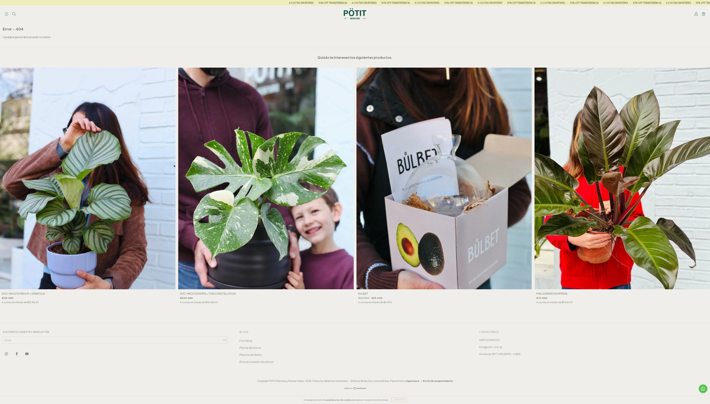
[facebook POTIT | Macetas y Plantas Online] (17, 353)
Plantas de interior (250, 347)
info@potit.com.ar (490, 347)
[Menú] (6, 14)
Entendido (399, 400)
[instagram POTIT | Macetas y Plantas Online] (6, 353)
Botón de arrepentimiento (438, 381)
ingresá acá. (413, 381)
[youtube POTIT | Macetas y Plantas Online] (27, 353)
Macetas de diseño (250, 354)
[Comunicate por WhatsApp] (703, 389)
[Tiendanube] (355, 388)
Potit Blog (245, 340)
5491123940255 (489, 340)
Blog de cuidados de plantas (256, 361)
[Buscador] (14, 14)
